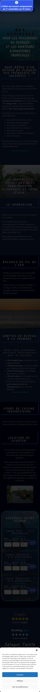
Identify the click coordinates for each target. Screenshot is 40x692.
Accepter (20, 675)
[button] (37, 650)
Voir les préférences (20, 687)
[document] (20, 346)
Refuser (20, 681)
